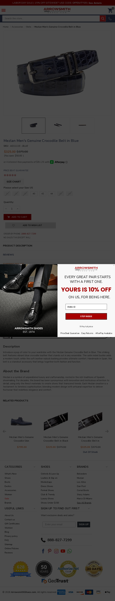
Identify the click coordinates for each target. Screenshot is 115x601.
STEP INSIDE (86, 316)
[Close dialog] (114, 265)
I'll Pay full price (86, 326)
